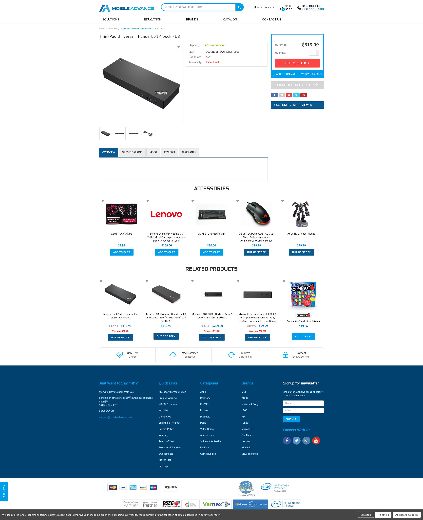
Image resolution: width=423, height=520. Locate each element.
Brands (192, 19)
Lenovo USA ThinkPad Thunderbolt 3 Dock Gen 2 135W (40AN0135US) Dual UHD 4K (166, 317)
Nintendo (246, 447)
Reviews (169, 152)
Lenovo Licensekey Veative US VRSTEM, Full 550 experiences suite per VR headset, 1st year (166, 237)
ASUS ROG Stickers (121, 233)
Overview (108, 152)
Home (102, 28)
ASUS (245, 398)
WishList (163, 410)
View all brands (250, 453)
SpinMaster (248, 435)
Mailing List (165, 459)
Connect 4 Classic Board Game (303, 321)
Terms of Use (166, 441)
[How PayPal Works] (134, 489)
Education (152, 19)
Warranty (189, 152)
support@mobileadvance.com (115, 417)
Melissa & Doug (250, 404)
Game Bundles (208, 453)
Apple (203, 391)
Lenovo (246, 441)
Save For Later (313, 74)
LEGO (245, 410)
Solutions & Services (170, 447)
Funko (245, 422)
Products (113, 28)
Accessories (207, 435)
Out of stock (256, 252)
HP (243, 416)
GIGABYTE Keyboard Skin (211, 233)
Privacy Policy (166, 429)
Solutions (110, 19)
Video (153, 152)
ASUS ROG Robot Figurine (301, 233)
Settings (366, 515)
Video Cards (207, 429)
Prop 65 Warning (168, 398)
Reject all (383, 515)
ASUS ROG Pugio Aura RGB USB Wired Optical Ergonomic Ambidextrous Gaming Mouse (256, 237)
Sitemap (163, 466)
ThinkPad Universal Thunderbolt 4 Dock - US (142, 28)
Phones (204, 410)
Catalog (230, 19)
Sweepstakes (166, 453)
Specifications (132, 152)
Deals (203, 422)
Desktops (205, 398)
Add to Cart (121, 252)
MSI (244, 391)
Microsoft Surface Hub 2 (172, 391)
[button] (4, 491)
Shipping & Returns (169, 422)
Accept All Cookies (406, 515)
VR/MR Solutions (168, 404)
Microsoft (247, 429)
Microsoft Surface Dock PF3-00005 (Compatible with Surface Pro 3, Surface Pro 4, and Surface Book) (258, 317)
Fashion (204, 447)
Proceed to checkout (294, 85)
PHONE (204, 404)
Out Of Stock (297, 63)
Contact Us (271, 19)
